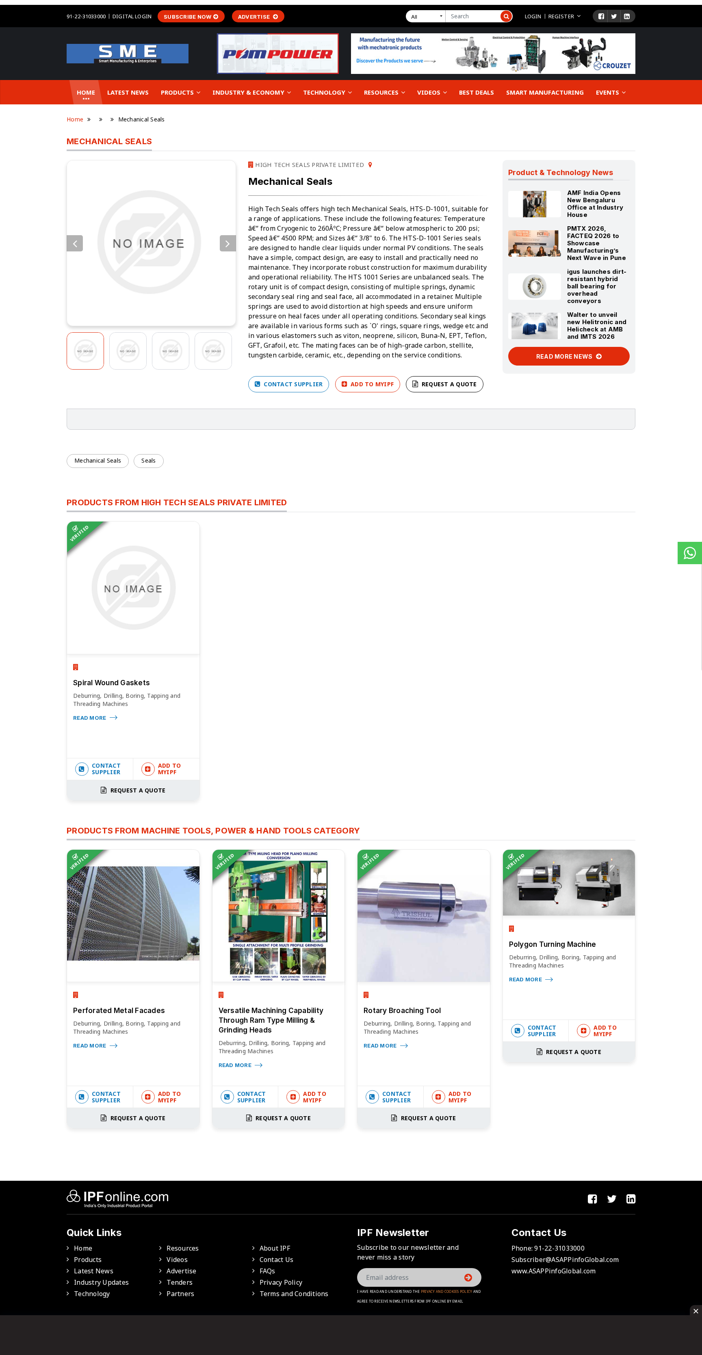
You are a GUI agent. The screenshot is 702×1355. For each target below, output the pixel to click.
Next (228, 243)
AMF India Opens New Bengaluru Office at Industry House (595, 204)
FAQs (267, 1270)
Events (608, 92)
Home (86, 92)
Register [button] (561, 16)
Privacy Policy (281, 1282)
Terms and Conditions (294, 1293)
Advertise (254, 16)
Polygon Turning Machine (552, 944)
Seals (148, 460)
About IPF (275, 1248)
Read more (90, 717)
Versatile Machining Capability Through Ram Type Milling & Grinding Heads (271, 1020)
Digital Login (132, 16)
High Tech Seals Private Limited (309, 164)
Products (178, 92)
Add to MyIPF (371, 384)
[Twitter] (614, 16)
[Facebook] (601, 16)
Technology (325, 92)
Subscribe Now (187, 16)
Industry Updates (101, 1282)
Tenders (180, 1282)
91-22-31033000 (86, 16)
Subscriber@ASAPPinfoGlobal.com (565, 1259)
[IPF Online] (127, 52)
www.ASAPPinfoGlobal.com (553, 1270)
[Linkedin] (627, 16)
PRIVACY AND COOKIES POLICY (446, 1291)
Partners (180, 1293)
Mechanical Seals (97, 460)
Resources (382, 92)
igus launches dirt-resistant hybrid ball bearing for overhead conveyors (597, 286)
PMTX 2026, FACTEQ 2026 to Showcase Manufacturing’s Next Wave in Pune (596, 243)
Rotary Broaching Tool (402, 1011)
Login (533, 16)
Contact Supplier (292, 384)
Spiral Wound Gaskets (111, 683)
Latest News (128, 92)
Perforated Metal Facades (119, 1011)
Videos (429, 92)
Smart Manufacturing (545, 92)
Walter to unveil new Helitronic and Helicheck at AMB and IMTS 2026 (597, 325)
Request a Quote (448, 384)
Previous (75, 243)
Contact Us (277, 1259)
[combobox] (427, 16)
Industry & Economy (249, 92)
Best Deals (476, 92)
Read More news (565, 356)
